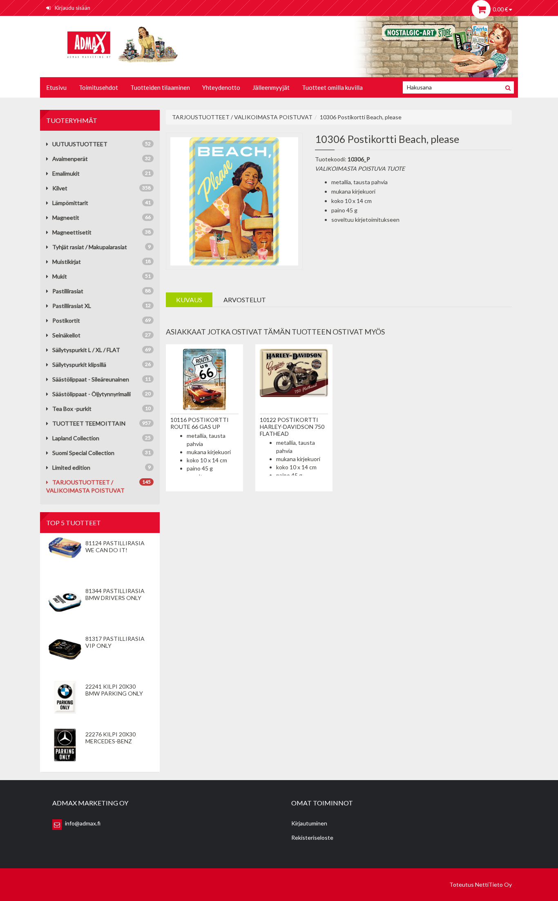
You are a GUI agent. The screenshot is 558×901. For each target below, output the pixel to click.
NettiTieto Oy (493, 884)
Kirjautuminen (309, 823)
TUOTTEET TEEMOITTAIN (88, 423)
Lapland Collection (75, 438)
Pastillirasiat (67, 291)
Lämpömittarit (70, 202)
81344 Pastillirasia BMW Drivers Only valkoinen (115, 597)
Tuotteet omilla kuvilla (332, 87)
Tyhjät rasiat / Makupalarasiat (89, 246)
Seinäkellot (66, 335)
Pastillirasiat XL (71, 305)
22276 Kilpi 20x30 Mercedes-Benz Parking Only (110, 741)
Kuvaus (189, 299)
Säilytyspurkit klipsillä (79, 364)
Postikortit (66, 320)
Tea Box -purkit (72, 408)
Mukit (59, 276)
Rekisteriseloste (312, 837)
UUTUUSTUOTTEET (79, 144)
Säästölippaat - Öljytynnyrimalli (91, 393)
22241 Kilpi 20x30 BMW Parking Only (114, 690)
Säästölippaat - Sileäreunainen (90, 379)
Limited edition (71, 467)
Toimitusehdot (98, 87)
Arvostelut (244, 299)
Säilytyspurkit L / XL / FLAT (86, 349)
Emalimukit (66, 173)
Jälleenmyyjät (271, 87)
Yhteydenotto (221, 87)
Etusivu (56, 87)
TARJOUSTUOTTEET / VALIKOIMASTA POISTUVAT (242, 117)
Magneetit (65, 217)
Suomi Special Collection (83, 452)
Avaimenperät (70, 158)
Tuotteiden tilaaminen (160, 87)
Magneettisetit (72, 232)
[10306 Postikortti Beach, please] (234, 200)
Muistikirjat (66, 261)
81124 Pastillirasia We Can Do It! (115, 546)
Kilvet (59, 188)
